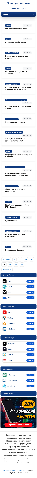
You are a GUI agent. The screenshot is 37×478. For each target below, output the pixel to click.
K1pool (9, 360)
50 (16, 264)
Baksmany (11, 375)
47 (32, 259)
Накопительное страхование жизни (18, 107)
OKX (9, 292)
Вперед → (7, 270)
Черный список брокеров (14, 132)
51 (22, 264)
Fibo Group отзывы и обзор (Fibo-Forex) (17, 206)
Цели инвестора (12, 221)
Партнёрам (20, 463)
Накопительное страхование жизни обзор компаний (18, 88)
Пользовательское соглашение (14, 459)
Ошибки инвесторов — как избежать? (17, 235)
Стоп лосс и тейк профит (16, 42)
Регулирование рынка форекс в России (18, 156)
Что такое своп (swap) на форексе (16, 73)
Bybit (9, 281)
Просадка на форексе (14, 250)
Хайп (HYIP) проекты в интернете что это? (15, 140)
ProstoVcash (12, 380)
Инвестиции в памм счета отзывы (16, 57)
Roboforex (11, 329)
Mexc (9, 298)
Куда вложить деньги (13, 84)
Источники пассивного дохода (16, 100)
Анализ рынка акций (12, 52)
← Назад (6, 259)
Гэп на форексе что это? (16, 29)
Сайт (29, 281)
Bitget (9, 287)
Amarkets (11, 323)
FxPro (9, 312)
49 (10, 264)
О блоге (29, 463)
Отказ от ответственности (26, 461)
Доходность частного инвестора (15, 190)
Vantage (10, 318)
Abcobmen (11, 386)
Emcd (9, 349)
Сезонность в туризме (15, 122)
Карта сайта (11, 463)
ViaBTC (10, 355)
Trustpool (11, 343)
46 (26, 259)
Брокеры (8, 151)
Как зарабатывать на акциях (15, 167)
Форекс (8, 25)
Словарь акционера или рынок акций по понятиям (16, 174)
